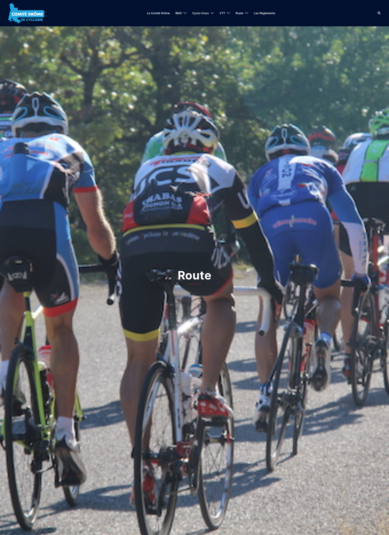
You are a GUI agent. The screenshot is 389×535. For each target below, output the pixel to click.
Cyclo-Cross (200, 13)
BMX (178, 13)
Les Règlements (264, 13)
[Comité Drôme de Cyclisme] (26, 13)
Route (239, 13)
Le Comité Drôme (158, 13)
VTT (222, 13)
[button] (379, 13)
